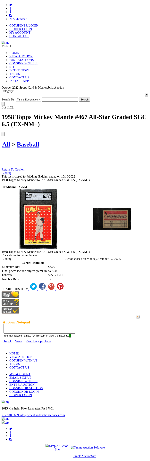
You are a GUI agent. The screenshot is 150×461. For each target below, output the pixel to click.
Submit (8, 341)
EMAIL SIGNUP (20, 377)
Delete (18, 341)
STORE (14, 66)
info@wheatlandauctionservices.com (42, 415)
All (6, 144)
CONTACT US (19, 36)
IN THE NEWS (19, 70)
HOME (14, 52)
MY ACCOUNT (19, 32)
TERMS (14, 74)
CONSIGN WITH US (23, 63)
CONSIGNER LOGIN (23, 25)
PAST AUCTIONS (21, 59)
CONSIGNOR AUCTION (26, 388)
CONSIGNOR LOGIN (24, 391)
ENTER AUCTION (22, 384)
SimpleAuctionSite (84, 456)
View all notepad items (38, 341)
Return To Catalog (13, 169)
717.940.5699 (18, 18)
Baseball (28, 144)
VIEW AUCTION (21, 56)
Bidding (7, 173)
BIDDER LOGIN (20, 29)
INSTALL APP (19, 81)
